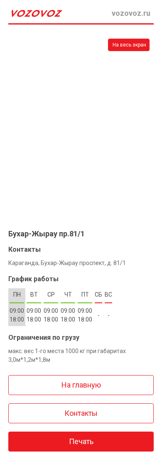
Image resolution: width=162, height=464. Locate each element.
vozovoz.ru (131, 13)
